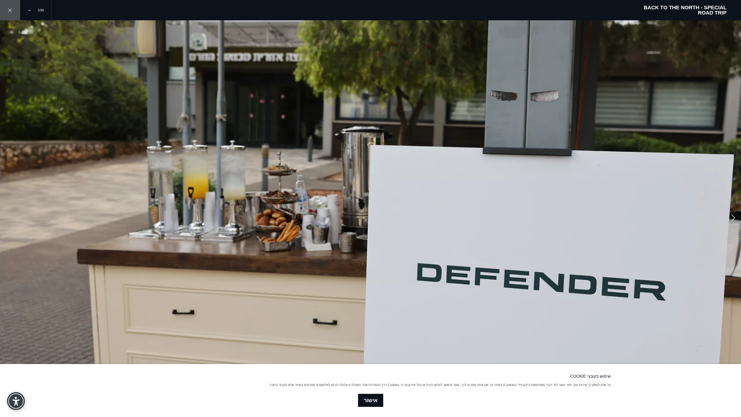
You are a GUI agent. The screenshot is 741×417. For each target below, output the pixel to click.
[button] (733, 218)
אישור (370, 400)
